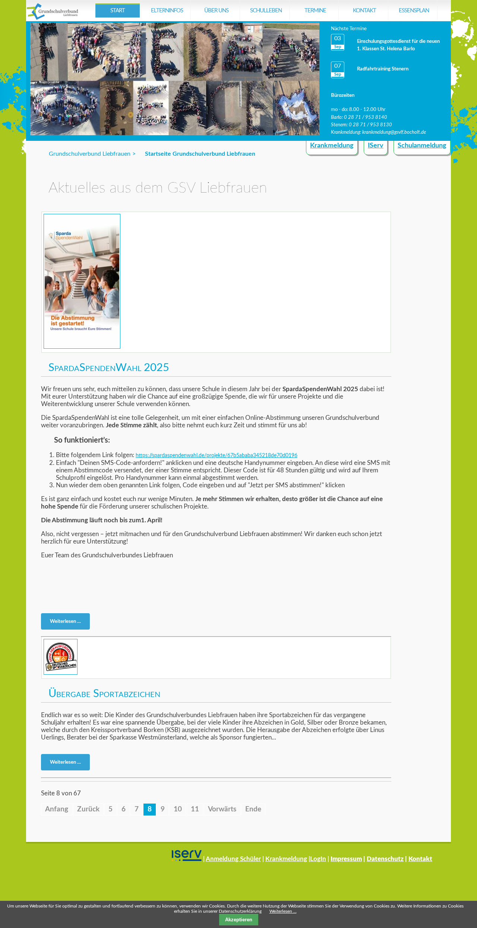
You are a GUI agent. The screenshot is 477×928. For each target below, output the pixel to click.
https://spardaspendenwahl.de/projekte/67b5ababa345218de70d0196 (216, 455)
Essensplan (414, 10)
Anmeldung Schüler (233, 859)
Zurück (88, 809)
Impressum (346, 859)
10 (178, 809)
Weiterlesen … (67, 622)
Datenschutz (385, 859)
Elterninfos (167, 10)
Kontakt (364, 10)
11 (195, 809)
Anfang (56, 809)
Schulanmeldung (422, 145)
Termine (315, 10)
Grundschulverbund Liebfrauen (89, 154)
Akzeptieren (238, 919)
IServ (375, 145)
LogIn (318, 859)
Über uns (216, 10)
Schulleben (266, 10)
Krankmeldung (332, 145)
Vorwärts (222, 809)
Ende (253, 809)
